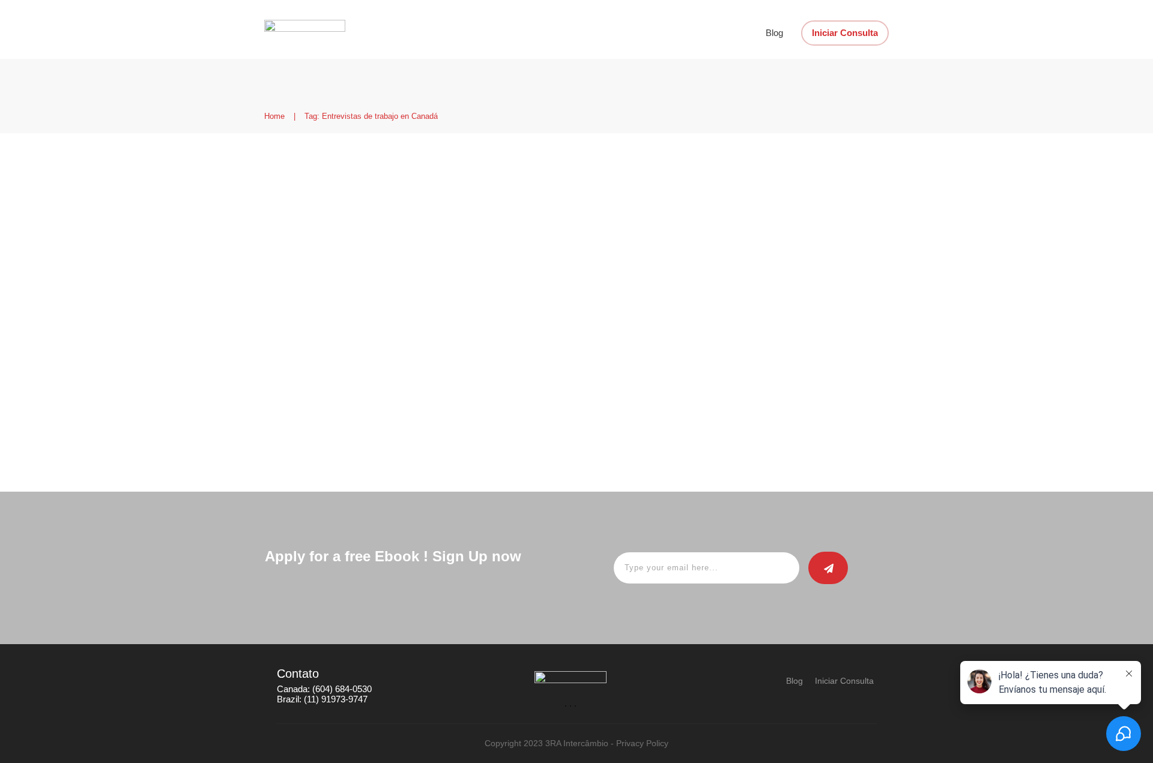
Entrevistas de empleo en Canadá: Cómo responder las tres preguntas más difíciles (404, 191)
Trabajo (534, 246)
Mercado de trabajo (479, 246)
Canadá (393, 246)
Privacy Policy (642, 743)
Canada (425, 246)
